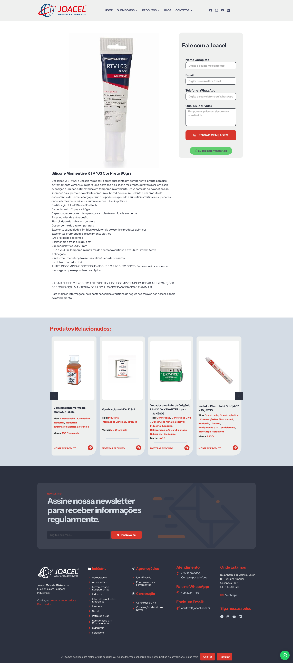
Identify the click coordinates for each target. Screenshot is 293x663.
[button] (239, 396)
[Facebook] (210, 10)
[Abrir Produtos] (159, 10)
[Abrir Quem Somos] (136, 10)
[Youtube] (222, 10)
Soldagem (134, 434)
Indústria (78, 417)
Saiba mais (192, 656)
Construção (128, 417)
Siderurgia (121, 434)
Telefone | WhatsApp (200, 90)
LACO (127, 438)
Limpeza (132, 425)
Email (189, 75)
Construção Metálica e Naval (133, 421)
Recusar (225, 656)
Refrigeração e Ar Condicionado (133, 429)
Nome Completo (197, 60)
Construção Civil (146, 417)
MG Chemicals (83, 429)
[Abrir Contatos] (191, 10)
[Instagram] (216, 10)
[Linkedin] (228, 10)
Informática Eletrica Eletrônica (84, 421)
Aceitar (207, 656)
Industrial (229, 423)
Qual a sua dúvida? (198, 106)
